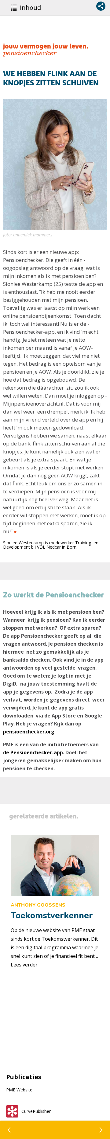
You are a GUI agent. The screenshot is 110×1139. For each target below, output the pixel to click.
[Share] (100, 6)
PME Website (19, 1090)
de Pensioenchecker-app (33, 752)
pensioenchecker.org (28, 731)
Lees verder (24, 964)
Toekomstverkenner (52, 915)
